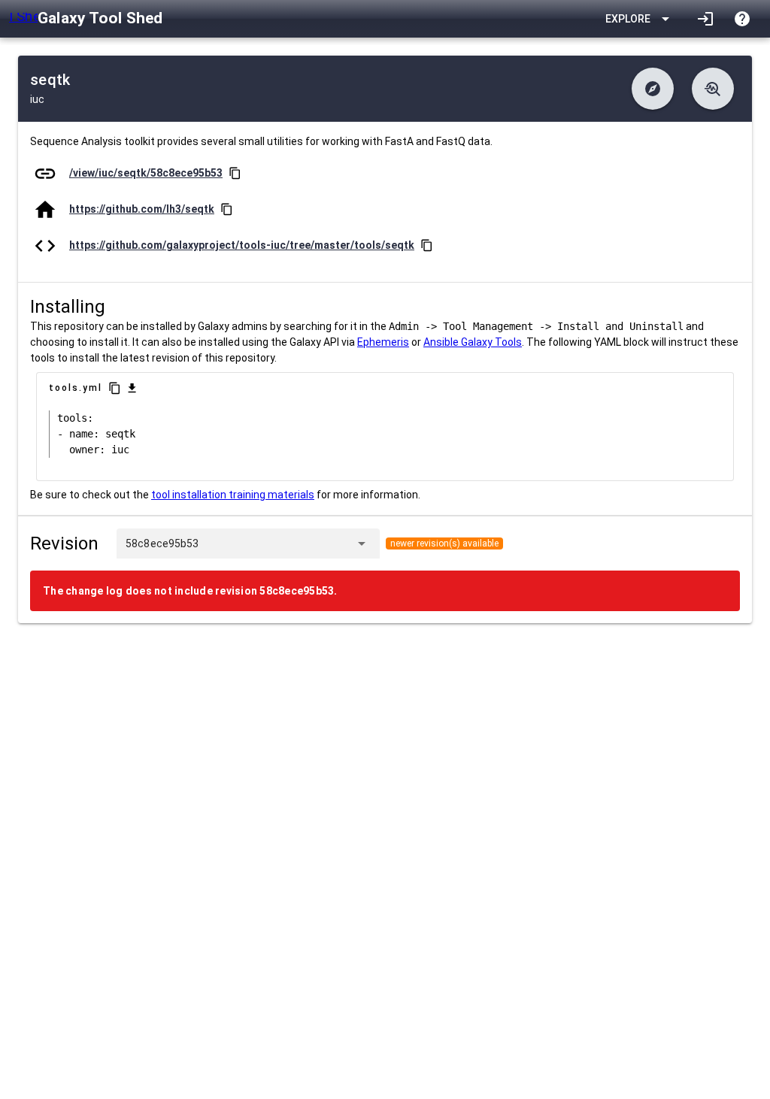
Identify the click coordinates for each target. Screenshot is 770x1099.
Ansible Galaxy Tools (472, 342)
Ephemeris (383, 342)
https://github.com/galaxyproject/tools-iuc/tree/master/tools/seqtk (241, 245)
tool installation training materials (232, 495)
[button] (653, 89)
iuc (37, 99)
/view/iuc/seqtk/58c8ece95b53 (146, 173)
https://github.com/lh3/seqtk (141, 209)
